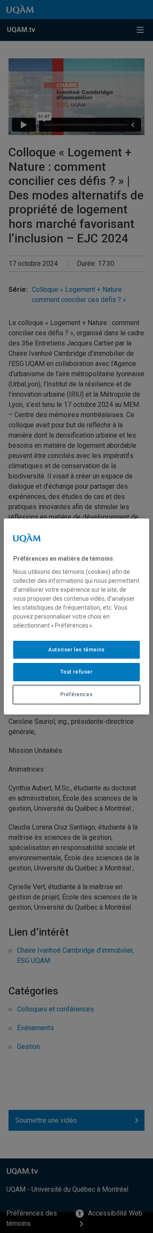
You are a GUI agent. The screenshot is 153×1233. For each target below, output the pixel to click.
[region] (76, 616)
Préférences (76, 694)
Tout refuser (76, 672)
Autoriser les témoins (76, 650)
